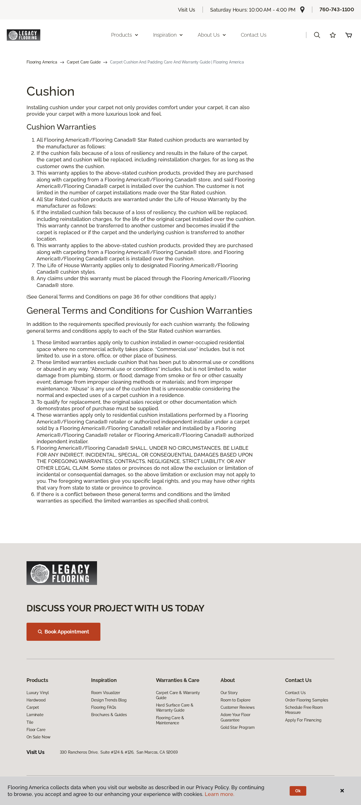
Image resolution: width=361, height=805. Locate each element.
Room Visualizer (105, 692)
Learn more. (219, 794)
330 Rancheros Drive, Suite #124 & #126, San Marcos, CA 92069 (119, 752)
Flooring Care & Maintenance (170, 720)
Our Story (229, 692)
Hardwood (36, 700)
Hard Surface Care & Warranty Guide (174, 707)
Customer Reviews (238, 707)
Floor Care (36, 729)
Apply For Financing (303, 720)
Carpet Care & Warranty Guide (178, 695)
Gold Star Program (238, 727)
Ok (298, 791)
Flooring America (42, 62)
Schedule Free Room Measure (304, 710)
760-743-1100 (337, 9)
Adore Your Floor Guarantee (235, 717)
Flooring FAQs (103, 707)
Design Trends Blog (108, 700)
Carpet (33, 707)
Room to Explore (235, 700)
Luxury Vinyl (38, 692)
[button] (317, 35)
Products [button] (121, 35)
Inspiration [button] (165, 35)
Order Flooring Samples (306, 700)
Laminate (35, 714)
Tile (30, 722)
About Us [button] (209, 35)
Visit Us (186, 10)
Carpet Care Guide (84, 62)
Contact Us (254, 35)
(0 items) (348, 35)
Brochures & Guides (109, 714)
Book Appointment (67, 632)
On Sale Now (38, 737)
